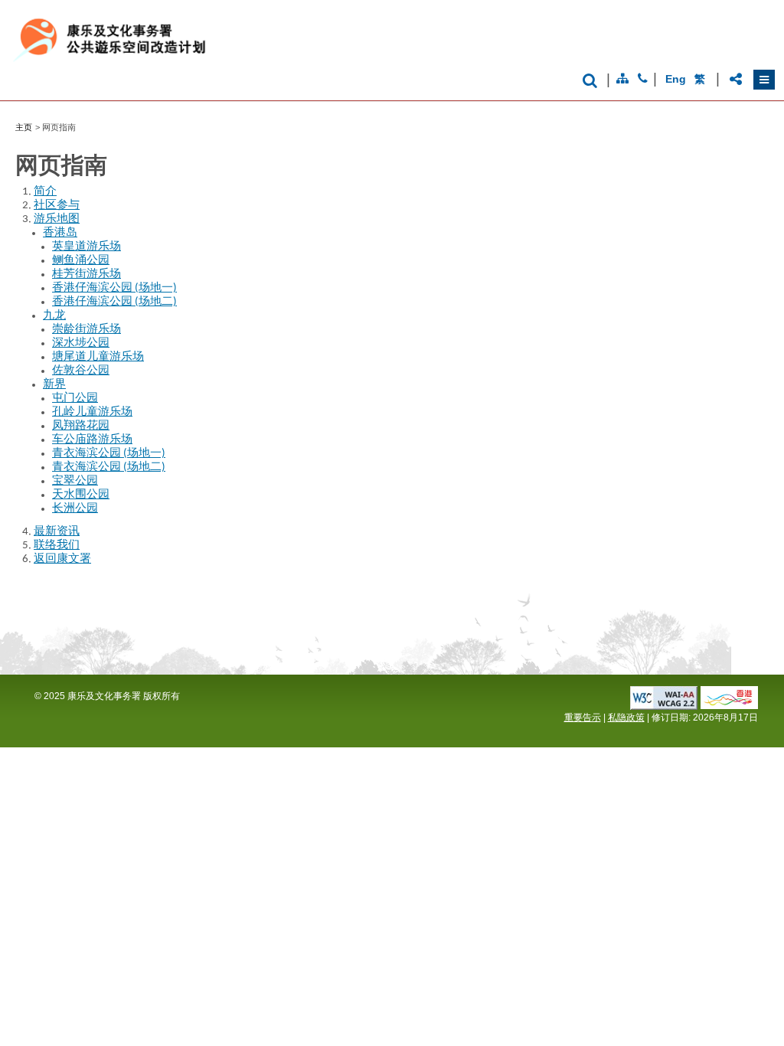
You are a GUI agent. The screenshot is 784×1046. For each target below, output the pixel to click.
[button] (764, 79)
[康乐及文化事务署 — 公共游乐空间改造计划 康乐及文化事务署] (199, 61)
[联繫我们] (642, 79)
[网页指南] (622, 79)
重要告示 (582, 717)
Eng (675, 79)
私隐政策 (626, 717)
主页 (23, 127)
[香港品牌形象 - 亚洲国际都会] (729, 704)
